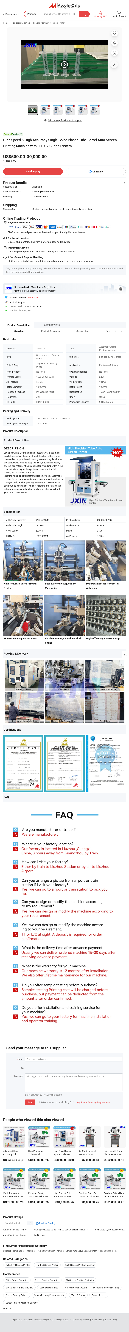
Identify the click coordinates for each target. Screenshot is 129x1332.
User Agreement (82, 1319)
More (6, 1308)
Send (30, 1102)
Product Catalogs (47, 1223)
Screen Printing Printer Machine (49, 1295)
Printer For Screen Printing (106, 1287)
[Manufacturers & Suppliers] (64, 5)
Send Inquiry (33, 171)
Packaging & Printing (21, 23)
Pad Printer (39, 1235)
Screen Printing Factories (47, 1280)
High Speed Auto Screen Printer (49, 1229)
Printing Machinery (41, 23)
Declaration (97, 1319)
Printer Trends (98, 1295)
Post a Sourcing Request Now (93, 1102)
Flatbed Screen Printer (47, 1264)
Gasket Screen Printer (75, 1229)
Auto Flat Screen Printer (14, 1235)
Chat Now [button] (98, 171)
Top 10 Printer (78, 1295)
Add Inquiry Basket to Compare (65, 120)
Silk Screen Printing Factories (80, 1280)
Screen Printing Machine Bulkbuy (22, 1302)
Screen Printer (58, 23)
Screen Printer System (76, 1287)
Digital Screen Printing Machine (80, 1264)
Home (5, 23)
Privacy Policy (111, 1319)
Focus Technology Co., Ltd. (44, 1319)
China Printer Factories (17, 1280)
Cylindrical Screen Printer (18, 1264)
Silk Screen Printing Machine (19, 1287)
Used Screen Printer (49, 1287)
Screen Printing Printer (17, 1295)
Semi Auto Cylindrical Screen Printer (110, 1229)
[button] (115, 331)
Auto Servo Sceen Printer (15, 1229)
